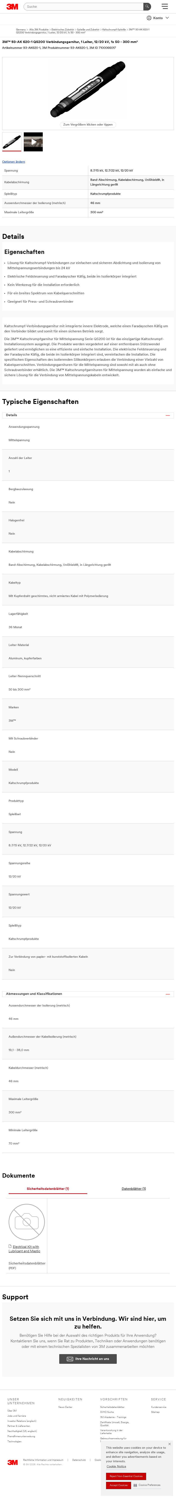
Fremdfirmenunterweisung (21, 1436)
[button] (147, 1485)
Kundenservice (158, 1407)
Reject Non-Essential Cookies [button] (126, 1476)
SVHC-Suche (107, 1412)
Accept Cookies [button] (118, 1485)
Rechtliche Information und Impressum (43, 1460)
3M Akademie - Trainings (113, 1417)
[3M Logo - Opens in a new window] (12, 6)
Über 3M (12, 1411)
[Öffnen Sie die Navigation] (165, 7)
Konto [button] (158, 18)
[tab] (48, 1189)
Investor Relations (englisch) (22, 1421)
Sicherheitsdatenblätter (112, 1407)
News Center (65, 1407)
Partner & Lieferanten (19, 1426)
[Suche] (147, 7)
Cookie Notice (116, 1466)
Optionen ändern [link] (13, 162)
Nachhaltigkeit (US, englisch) (22, 1431)
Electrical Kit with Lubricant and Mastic (24, 1249)
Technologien (14, 1442)
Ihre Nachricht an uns (92, 1359)
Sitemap (155, 1412)
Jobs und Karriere (17, 1416)
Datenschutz (79, 1460)
